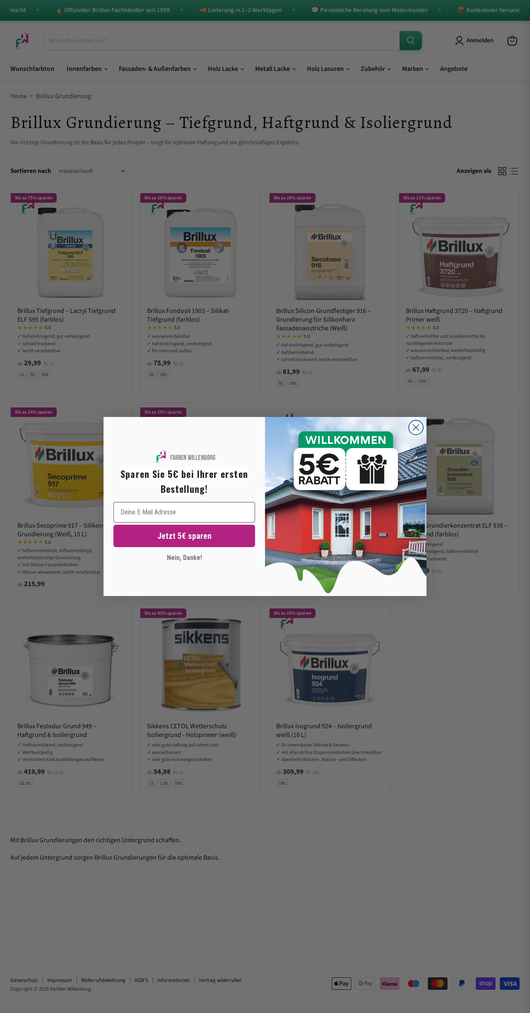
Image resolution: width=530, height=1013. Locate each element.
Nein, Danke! (184, 558)
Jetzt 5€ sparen (184, 536)
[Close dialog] (416, 427)
